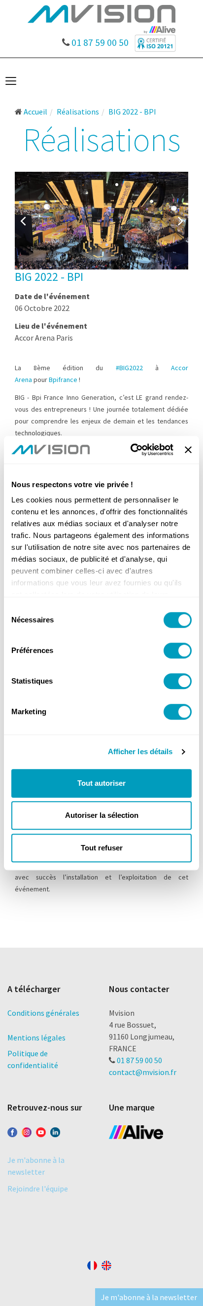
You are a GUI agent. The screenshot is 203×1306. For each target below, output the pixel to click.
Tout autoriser (101, 783)
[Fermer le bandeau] (188, 449)
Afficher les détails (140, 751)
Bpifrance (63, 379)
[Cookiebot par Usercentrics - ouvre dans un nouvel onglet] (131, 449)
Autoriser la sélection (101, 815)
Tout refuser (102, 848)
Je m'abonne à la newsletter (149, 1297)
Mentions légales (36, 1037)
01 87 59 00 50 (99, 40)
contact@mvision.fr (142, 1072)
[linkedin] (55, 1130)
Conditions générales (43, 1013)
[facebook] (12, 1130)
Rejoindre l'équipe (37, 1188)
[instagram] (27, 1130)
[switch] (178, 650)
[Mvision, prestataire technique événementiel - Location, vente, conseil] (101, 18)
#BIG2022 (129, 367)
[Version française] (92, 1263)
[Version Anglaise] (106, 1263)
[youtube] (41, 1130)
